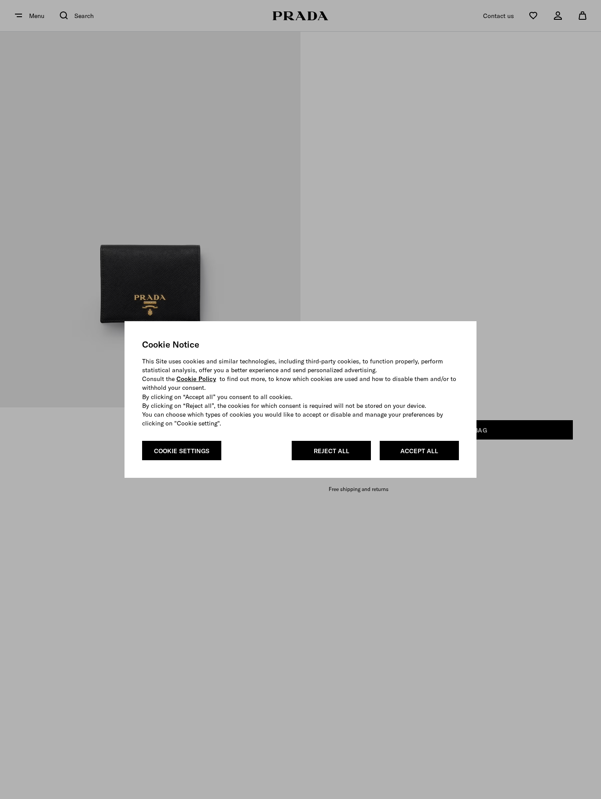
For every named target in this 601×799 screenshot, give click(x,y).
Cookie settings (181, 451)
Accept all (419, 451)
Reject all (331, 451)
